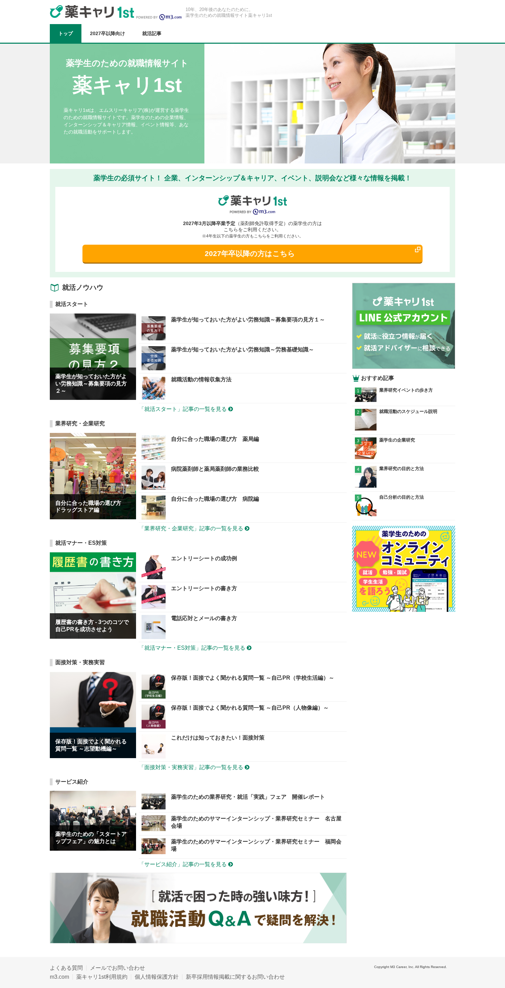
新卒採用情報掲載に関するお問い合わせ (235, 977)
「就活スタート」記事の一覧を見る (183, 409)
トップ (65, 33)
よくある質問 (66, 968)
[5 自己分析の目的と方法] (403, 514)
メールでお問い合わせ (117, 968)
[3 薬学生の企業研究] (403, 457)
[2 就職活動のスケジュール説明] (403, 429)
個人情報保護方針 (157, 977)
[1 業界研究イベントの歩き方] (403, 400)
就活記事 (151, 33)
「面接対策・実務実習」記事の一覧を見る (192, 767)
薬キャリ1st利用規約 (101, 977)
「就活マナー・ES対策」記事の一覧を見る (193, 648)
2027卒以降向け (107, 33)
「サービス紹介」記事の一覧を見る (183, 864)
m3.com (59, 977)
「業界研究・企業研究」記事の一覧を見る (192, 528)
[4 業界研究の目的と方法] (403, 486)
